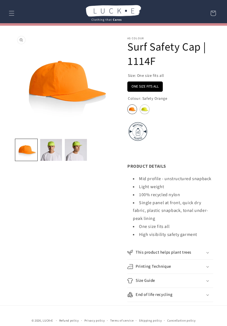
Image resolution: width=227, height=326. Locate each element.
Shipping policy (150, 321)
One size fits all (145, 85)
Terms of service (121, 321)
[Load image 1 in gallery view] (26, 150)
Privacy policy (94, 321)
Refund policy (69, 321)
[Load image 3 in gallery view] (76, 150)
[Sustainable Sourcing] (137, 142)
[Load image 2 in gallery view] (51, 150)
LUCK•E (48, 321)
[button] (12, 13)
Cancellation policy (181, 321)
